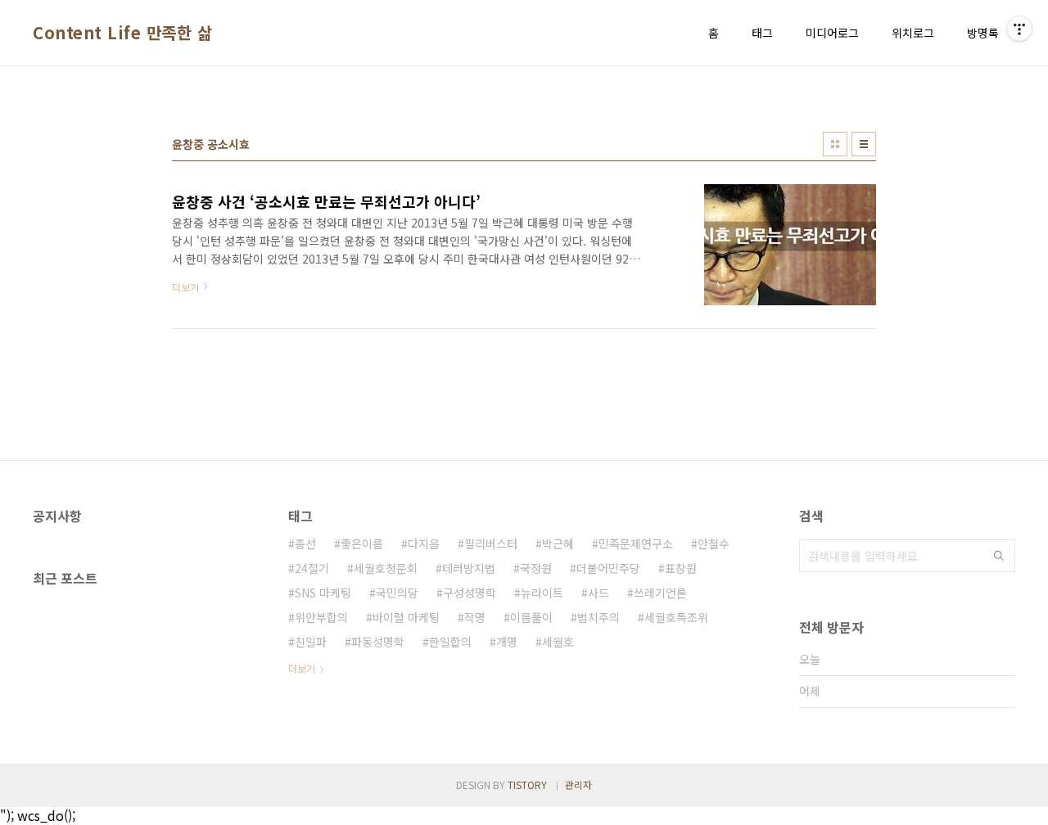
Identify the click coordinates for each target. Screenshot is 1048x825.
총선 (305, 543)
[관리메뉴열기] (1019, 28)
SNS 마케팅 (323, 592)
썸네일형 (835, 144)
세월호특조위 (676, 617)
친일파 (311, 641)
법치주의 (598, 617)
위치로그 (913, 33)
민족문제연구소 (636, 543)
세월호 (558, 641)
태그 (762, 33)
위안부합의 (321, 617)
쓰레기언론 (660, 592)
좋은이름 (362, 543)
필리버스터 (490, 543)
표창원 (681, 568)
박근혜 (558, 543)
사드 (598, 592)
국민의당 (397, 592)
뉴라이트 (542, 592)
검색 (998, 555)
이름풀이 (531, 617)
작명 (475, 617)
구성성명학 (469, 592)
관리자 (578, 784)
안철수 (714, 543)
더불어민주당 (608, 568)
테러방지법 (468, 568)
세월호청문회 (386, 568)
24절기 (312, 568)
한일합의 (450, 641)
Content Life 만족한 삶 (122, 32)
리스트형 (864, 144)
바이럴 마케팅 (406, 617)
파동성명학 (377, 641)
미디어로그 (832, 33)
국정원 (536, 568)
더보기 (301, 668)
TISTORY (527, 784)
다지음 (424, 543)
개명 (506, 641)
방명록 (983, 33)
